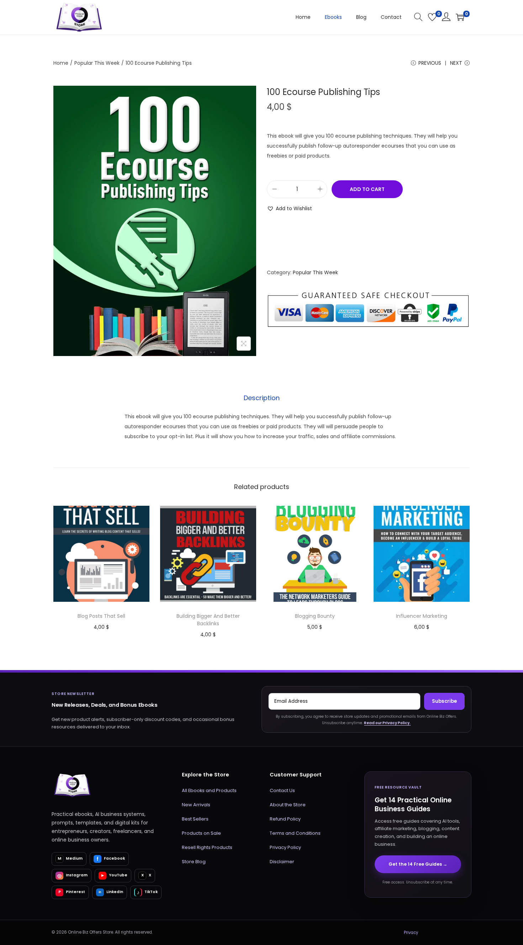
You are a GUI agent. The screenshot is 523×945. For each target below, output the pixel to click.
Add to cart (367, 189)
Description (262, 397)
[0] (432, 17)
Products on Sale (201, 833)
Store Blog (194, 861)
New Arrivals (196, 804)
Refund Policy (285, 819)
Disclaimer (282, 861)
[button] (289, 208)
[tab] (262, 398)
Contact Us (282, 790)
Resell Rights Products (207, 847)
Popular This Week (97, 63)
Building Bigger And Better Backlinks (208, 619)
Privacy (411, 932)
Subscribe (444, 701)
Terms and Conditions (295, 833)
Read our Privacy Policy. (387, 723)
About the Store (288, 804)
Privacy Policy (285, 847)
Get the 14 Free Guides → (418, 864)
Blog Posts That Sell (101, 616)
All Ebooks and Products (209, 790)
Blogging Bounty (315, 616)
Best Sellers (195, 819)
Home (60, 63)
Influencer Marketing (421, 616)
